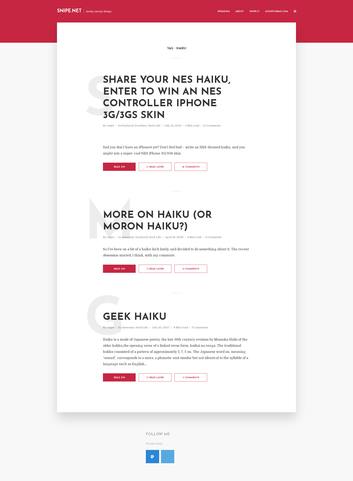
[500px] (167, 456)
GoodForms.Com (276, 11)
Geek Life (154, 125)
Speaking (224, 11)
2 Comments (213, 237)
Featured (128, 125)
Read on (119, 167)
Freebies (141, 125)
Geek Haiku (134, 317)
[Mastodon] (152, 456)
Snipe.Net (69, 11)
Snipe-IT (254, 11)
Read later (156, 167)
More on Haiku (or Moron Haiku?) (157, 221)
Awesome (128, 237)
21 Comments (212, 125)
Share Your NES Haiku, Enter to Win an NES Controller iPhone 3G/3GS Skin (166, 98)
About (240, 11)
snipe (110, 125)
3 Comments (200, 327)
